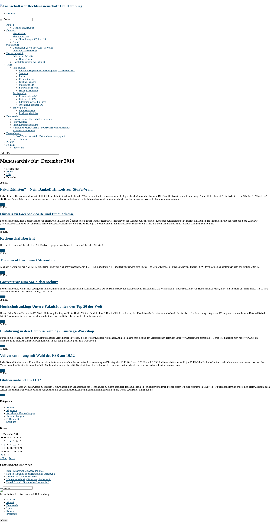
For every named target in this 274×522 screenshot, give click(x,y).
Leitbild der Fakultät (23, 56)
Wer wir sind (19, 33)
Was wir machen (21, 36)
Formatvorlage (20, 122)
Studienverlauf (26, 84)
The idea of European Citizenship (27, 260)
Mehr (2, 204)
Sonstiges (11, 421)
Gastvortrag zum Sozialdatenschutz (29, 282)
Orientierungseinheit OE (31, 104)
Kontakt (10, 144)
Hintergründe (25, 59)
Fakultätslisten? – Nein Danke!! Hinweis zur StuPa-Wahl (46, 189)
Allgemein (11, 410)
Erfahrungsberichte (28, 113)
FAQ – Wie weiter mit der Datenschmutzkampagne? (39, 136)
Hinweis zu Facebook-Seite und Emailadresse (37, 214)
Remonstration (26, 79)
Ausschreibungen (15, 416)
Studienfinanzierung (29, 87)
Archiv (16, 42)
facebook (11, 13)
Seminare (23, 73)
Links (22, 76)
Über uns (11, 30)
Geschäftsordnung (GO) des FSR (29, 39)
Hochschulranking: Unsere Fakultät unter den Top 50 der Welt (51, 306)
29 (1, 455)
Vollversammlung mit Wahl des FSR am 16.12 (37, 355)
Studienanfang (20, 93)
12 (14, 444)
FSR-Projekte (13, 419)
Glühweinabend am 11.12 (20, 380)
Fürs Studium (19, 67)
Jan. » (12, 458)
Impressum (18, 147)
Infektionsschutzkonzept (25, 50)
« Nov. (3, 458)
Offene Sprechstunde (23, 27)
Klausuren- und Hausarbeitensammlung (32, 119)
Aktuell (10, 24)
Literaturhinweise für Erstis (32, 102)
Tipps (9, 64)
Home (9, 171)
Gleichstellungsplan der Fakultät (29, 62)
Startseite (10, 499)
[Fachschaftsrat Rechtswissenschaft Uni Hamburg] (41, 6)
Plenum (10, 142)
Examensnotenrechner (24, 130)
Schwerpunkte (20, 107)
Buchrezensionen (27, 82)
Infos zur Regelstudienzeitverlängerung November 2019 (47, 70)
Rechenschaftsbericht (17, 238)
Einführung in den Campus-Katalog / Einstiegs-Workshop (47, 331)
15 (1, 448)
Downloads (12, 116)
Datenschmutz (13, 133)
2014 (8, 174)
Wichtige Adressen (28, 90)
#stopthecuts (12, 44)
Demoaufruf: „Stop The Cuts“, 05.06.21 (33, 47)
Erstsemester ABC (28, 96)
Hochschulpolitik (14, 53)
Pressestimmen (20, 139)
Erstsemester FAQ (28, 99)
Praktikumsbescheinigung (25, 124)
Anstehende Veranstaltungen (20, 413)
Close (4, 520)
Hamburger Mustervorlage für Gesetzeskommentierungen (41, 127)
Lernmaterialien (27, 110)
